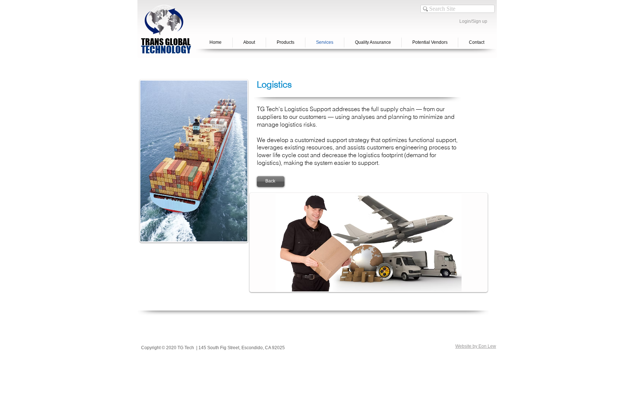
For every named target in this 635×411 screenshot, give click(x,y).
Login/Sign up (473, 21)
